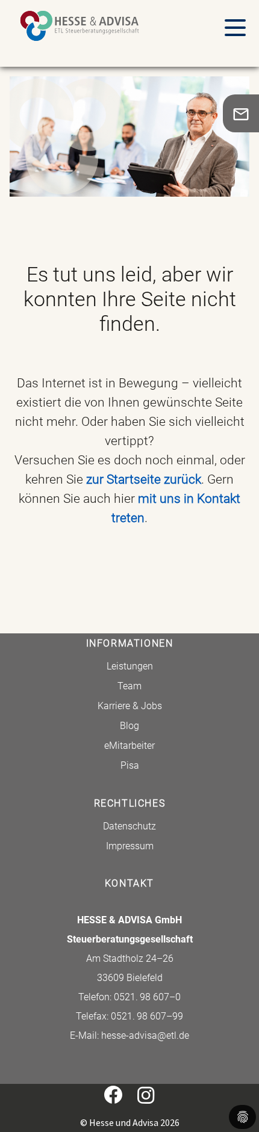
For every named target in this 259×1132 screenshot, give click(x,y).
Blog (129, 725)
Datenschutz (129, 826)
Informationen (129, 643)
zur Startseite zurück (143, 479)
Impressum (130, 846)
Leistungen (130, 666)
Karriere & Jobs (130, 706)
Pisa (129, 765)
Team (129, 686)
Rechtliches (130, 803)
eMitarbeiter (129, 745)
